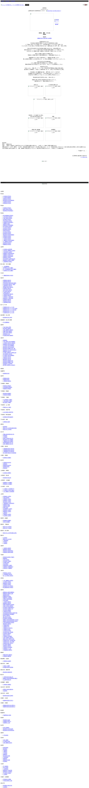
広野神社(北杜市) (7, 358)
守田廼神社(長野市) (7, 650)
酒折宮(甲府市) (6, 230)
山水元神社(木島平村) (8, 412)
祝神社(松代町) (6, 634)
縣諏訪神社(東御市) (7, 654)
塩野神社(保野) (6, 506)
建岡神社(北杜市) (7, 351)
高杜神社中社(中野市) (8, 586)
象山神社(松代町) (7, 617)
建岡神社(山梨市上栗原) (8, 260)
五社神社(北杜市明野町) (8, 345)
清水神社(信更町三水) (8, 608)
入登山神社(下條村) (7, 401)
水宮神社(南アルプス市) (8, 312)
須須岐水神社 (6, 562)
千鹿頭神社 (5, 540)
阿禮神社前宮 (6, 378)
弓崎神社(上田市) (7, 514)
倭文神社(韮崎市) (7, 328)
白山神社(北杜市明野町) (8, 355)
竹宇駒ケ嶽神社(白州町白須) (9, 352)
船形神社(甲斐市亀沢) (8, 210)
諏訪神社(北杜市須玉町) (8, 347)
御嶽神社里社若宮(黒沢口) (9, 706)
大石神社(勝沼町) (7, 197)
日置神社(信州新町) (7, 636)
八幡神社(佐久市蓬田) (8, 441)
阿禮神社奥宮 (6, 379)
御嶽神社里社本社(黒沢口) (9, 705)
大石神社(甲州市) (7, 196)
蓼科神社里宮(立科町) (8, 695)
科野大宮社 (5, 507)
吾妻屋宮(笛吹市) (7, 281)
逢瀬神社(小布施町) (7, 482)
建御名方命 (40, 38)
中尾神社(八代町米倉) (8, 296)
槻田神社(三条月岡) (7, 770)
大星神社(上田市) (7, 499)
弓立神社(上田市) (7, 515)
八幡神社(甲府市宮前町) (8, 240)
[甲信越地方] (13, 1)
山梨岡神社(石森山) (7, 261)
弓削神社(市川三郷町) (8, 270)
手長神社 (5, 541)
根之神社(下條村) (7, 402)
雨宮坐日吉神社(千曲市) (8, 557)
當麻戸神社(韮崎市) (7, 331)
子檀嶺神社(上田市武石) (8, 503)
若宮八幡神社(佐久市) (8, 443)
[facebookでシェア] (83, 4)
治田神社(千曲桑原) (7, 568)
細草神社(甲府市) (7, 243)
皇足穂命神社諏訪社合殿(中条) (10, 612)
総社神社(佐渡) (6, 755)
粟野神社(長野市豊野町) (8, 592)
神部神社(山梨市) (7, 257)
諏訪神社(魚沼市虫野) (8, 729)
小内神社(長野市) (7, 601)
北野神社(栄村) (6, 421)
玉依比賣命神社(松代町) (8, 622)
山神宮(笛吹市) (6, 292)
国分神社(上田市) (7, 501)
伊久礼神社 (5, 767)
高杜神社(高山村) (7, 477)
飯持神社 (5, 749)
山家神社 (5, 512)
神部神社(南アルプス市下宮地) (10, 308)
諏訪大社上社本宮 (7, 539)
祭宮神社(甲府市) (7, 229)
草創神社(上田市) (7, 500)
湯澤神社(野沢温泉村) (8, 417)
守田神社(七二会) (7, 648)
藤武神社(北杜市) (7, 359)
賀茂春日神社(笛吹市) (8, 287)
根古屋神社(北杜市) (7, 354)
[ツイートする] (85, 5)
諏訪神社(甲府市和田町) (8, 234)
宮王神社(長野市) (7, 644)
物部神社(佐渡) (6, 760)
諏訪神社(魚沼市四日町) (8, 730)
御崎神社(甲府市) (7, 244)
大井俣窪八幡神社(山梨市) (9, 250)
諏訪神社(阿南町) (7, 393)
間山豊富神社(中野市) (8, 587)
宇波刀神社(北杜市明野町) (9, 341)
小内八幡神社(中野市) (8, 580)
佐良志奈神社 (6, 559)
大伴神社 (5, 437)
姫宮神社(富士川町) (7, 317)
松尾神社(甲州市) (7, 203)
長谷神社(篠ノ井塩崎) (8, 632)
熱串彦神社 (5, 747)
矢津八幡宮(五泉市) (7, 742)
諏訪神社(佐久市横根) (8, 439)
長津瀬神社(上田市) (7, 508)
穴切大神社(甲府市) (7, 216)
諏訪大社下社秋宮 (7, 526)
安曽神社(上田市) (7, 496)
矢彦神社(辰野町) (7, 472)
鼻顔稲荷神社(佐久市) (8, 442)
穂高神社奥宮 (6, 466)
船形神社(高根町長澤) (8, 360)
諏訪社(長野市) (6, 615)
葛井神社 (5, 426)
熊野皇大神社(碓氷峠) (8, 689)
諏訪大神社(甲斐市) (7, 209)
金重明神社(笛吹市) (7, 285)
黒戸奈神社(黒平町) (7, 226)
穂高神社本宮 (6, 373)
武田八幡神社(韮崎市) (8, 329)
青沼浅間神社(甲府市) (8, 215)
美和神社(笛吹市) (7, 299)
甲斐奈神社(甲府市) (7, 221)
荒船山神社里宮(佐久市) (8, 434)
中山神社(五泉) (6, 741)
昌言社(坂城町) (6, 521)
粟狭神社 (5, 558)
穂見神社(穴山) (6, 334)
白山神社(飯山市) (7, 679)
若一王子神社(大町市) (8, 575)
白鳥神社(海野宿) (7, 656)
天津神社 (5, 786)
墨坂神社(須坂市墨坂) (8, 550)
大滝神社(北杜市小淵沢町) (9, 343)
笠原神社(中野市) (7, 584)
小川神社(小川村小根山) (8, 490)
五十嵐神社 (5, 766)
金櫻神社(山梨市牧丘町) (8, 253)
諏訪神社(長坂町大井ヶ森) (9, 348)
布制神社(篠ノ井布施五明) (9, 640)
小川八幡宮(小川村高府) (8, 491)
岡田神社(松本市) (7, 465)
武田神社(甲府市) (7, 236)
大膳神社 (5, 750)
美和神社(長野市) (7, 645)
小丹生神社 (5, 735)
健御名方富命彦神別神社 (11, 619)
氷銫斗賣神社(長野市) (8, 637)
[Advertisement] (44, 3)
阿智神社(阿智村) (7, 385)
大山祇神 (49, 38)
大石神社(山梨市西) (7, 249)
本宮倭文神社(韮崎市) (8, 335)
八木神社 (5, 774)
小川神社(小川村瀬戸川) (8, 488)
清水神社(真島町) (7, 610)
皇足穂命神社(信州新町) (8, 614)
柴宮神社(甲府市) (7, 233)
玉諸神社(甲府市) (7, 237)
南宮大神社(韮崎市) (7, 332)
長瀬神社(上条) (6, 722)
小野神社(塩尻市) (7, 381)
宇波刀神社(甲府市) (7, 218)
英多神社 (5, 435)
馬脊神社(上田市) (7, 510)
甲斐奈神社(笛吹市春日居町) (9, 283)
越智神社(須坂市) (7, 549)
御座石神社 (10, 428)
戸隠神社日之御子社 (8, 628)
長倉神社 (5, 690)
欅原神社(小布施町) (7, 484)
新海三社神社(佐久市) (8, 438)
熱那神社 (5, 340)
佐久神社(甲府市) (7, 232)
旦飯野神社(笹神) (7, 715)
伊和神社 (5, 464)
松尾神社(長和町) (7, 457)
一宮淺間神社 (6, 266)
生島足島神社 (6, 497)
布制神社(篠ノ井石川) (8, 643)
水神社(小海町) (6, 665)
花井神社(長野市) (7, 633)
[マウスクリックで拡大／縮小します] (36, 91)
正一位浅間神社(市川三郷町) (9, 269)
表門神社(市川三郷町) (8, 267)
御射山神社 (10, 533)
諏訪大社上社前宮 (7, 429)
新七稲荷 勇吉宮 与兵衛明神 (9, 452)
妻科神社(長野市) (7, 623)
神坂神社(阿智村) (7, 388)
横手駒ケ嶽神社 (9, 365)
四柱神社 (5, 468)
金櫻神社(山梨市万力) (8, 254)
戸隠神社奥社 (6, 625)
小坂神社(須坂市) (7, 548)
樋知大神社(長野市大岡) (8, 639)
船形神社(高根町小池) (8, 362)
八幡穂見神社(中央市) (8, 275)
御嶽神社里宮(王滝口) (8, 700)
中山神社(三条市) (7, 773)
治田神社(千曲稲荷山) (8, 566)
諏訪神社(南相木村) (7, 672)
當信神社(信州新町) (7, 618)
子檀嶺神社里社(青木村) (8, 450)
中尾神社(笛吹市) (7, 295)
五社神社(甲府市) (7, 227)
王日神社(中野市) (7, 581)
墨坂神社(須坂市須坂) (8, 552)
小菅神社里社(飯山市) (8, 677)
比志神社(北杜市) (7, 356)
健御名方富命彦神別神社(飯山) (10, 678)
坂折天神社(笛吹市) (7, 289)
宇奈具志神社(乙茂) (7, 780)
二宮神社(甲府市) (7, 238)
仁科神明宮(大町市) (7, 574)
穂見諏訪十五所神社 (8, 363)
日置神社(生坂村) (7, 661)
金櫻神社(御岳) (6, 223)
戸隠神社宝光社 (6, 629)
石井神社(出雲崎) (7, 779)
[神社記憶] (7, 1)
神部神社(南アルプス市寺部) (9, 309)
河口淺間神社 (6, 322)
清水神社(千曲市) (7, 561)
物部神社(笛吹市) (7, 300)
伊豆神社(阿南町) (7, 394)
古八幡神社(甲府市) (7, 241)
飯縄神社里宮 (6, 595)
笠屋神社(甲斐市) (7, 208)
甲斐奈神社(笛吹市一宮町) (9, 284)
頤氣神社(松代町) (7, 596)
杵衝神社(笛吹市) (7, 288)
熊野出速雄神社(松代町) (8, 604)
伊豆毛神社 (5, 600)
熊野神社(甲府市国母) (8, 225)
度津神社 (5, 761)
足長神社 (5, 537)
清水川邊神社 (6, 727)
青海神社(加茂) (6, 720)
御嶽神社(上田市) (7, 511)
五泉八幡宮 (5, 740)
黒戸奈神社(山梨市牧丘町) (9, 258)
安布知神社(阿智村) (7, 387)
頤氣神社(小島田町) (7, 597)
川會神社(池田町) (7, 684)
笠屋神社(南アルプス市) (8, 307)
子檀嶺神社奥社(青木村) (8, 448)
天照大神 (45, 38)
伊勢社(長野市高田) (7, 599)
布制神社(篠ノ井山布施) (8, 641)
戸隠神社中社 (6, 626)
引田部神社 (5, 757)
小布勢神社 (5, 769)
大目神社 (5, 753)
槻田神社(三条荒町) (7, 771)
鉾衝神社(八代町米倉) (8, 298)
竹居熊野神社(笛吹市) (8, 294)
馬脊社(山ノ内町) (7, 407)
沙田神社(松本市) (7, 462)
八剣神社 (5, 543)
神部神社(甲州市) (7, 199)
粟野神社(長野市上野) (8, 593)
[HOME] (2, 1)
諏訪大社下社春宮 (7, 528)
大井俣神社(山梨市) (7, 252)
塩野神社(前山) (6, 504)
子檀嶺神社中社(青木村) (8, 451)
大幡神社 (5, 751)
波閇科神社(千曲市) (7, 565)
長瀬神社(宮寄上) (7, 721)
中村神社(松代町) (7, 630)
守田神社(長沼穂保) (7, 647)
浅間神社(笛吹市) (7, 280)
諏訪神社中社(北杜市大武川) (9, 349)
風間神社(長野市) (7, 603)
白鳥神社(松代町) (7, 611)
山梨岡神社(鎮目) (7, 302)
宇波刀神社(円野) (7, 327)
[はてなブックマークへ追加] (87, 4)
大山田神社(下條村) (7, 399)
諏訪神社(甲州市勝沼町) (8, 200)
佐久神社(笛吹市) (7, 291)
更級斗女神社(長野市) (8, 606)
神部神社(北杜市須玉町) (8, 344)
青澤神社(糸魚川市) (7, 785)
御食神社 (5, 758)
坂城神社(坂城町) (7, 520)
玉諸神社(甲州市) (7, 201)
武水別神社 (5, 564)
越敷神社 (5, 754)
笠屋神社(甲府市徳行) (8, 222)
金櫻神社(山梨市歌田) (8, 256)
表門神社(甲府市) (7, 219)
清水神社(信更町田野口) (8, 607)
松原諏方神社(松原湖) (8, 667)
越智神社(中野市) (7, 583)
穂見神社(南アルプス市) (8, 311)
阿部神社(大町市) (7, 573)
